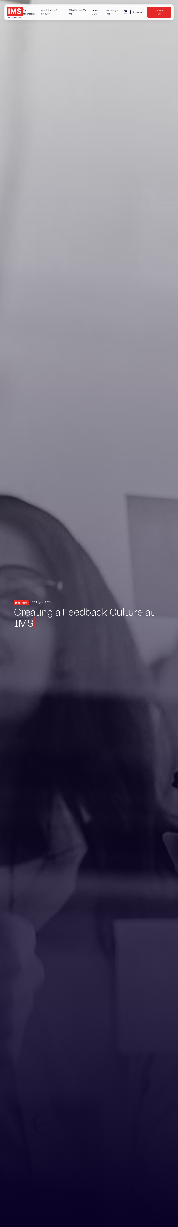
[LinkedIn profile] (125, 12)
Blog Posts (21, 603)
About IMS (95, 12)
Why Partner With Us (78, 12)
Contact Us (159, 12)
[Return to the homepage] (15, 12)
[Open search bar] (137, 12)
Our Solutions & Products (49, 12)
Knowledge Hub (112, 12)
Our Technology (29, 12)
